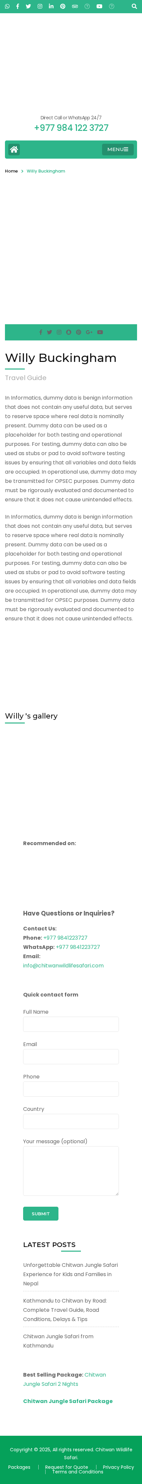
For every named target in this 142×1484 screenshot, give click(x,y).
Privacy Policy (118, 1467)
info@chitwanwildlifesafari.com (63, 965)
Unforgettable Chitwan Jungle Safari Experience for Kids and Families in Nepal (70, 1274)
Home (11, 171)
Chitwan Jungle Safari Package (68, 1401)
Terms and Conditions (77, 1471)
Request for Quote (66, 1467)
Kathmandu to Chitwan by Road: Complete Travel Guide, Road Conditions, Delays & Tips (65, 1310)
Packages (19, 1467)
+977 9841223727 (65, 938)
